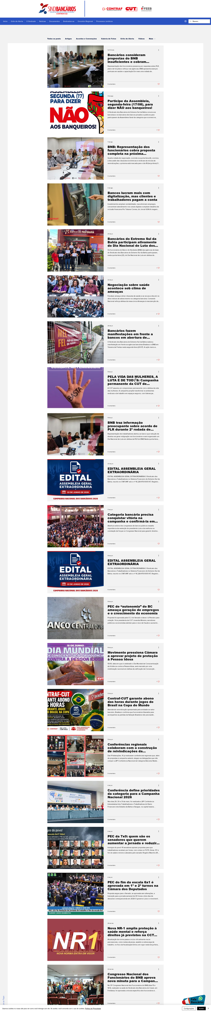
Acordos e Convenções (86, 39)
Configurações (189, 1008)
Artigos (68, 39)
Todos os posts (54, 39)
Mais (151, 39)
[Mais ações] (159, 50)
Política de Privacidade (93, 1008)
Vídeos (141, 39)
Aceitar (201, 1008)
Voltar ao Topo (3, 1002)
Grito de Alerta (127, 39)
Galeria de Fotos (108, 39)
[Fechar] (208, 1008)
